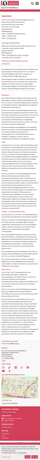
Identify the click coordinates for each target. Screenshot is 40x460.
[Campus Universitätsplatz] (20, 398)
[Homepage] (12, 4)
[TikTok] (9, 367)
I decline (27, 457)
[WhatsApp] (21, 367)
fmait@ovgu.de (22, 76)
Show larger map (6, 400)
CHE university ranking (9, 412)
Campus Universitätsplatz (10, 403)
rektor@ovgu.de (11, 38)
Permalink (5, 438)
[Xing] (9, 371)
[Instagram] (3, 367)
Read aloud (5, 434)
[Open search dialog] (32, 3)
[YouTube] (3, 371)
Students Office (7, 427)
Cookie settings (6, 457)
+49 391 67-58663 (9, 358)
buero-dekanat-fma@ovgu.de (13, 418)
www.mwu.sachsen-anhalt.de (11, 57)
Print (3, 436)
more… (4, 360)
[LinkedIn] (15, 367)
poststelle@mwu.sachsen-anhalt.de (17, 55)
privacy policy (22, 453)
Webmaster (16, 343)
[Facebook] (28, 367)
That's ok (34, 457)
